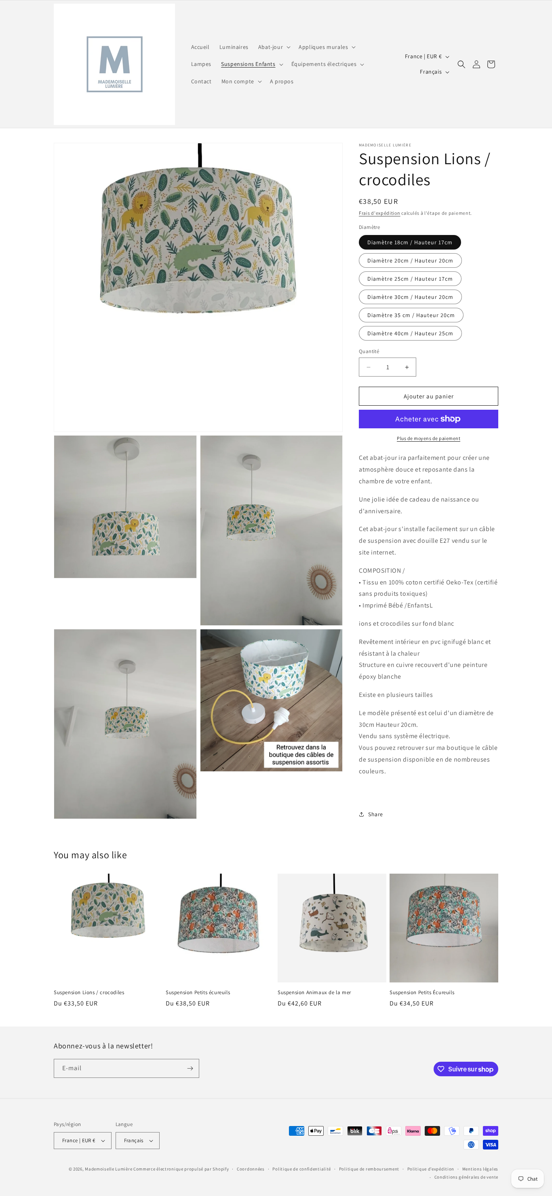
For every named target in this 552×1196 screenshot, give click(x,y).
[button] (273, 46)
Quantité (369, 351)
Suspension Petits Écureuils (422, 992)
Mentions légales (480, 1169)
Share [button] (375, 814)
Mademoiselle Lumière (108, 1169)
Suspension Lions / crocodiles (89, 992)
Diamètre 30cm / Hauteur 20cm (410, 297)
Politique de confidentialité (301, 1169)
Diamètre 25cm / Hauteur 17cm (410, 278)
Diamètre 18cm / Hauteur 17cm (410, 242)
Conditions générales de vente (466, 1177)
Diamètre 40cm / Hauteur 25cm (410, 333)
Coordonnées (251, 1169)
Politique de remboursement (369, 1169)
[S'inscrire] (190, 1068)
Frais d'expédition (379, 213)
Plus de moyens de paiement (428, 438)
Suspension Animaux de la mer (314, 992)
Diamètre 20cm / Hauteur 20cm (410, 260)
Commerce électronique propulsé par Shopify (181, 1169)
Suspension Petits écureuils (198, 992)
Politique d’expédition (430, 1169)
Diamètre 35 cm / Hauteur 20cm (411, 315)
